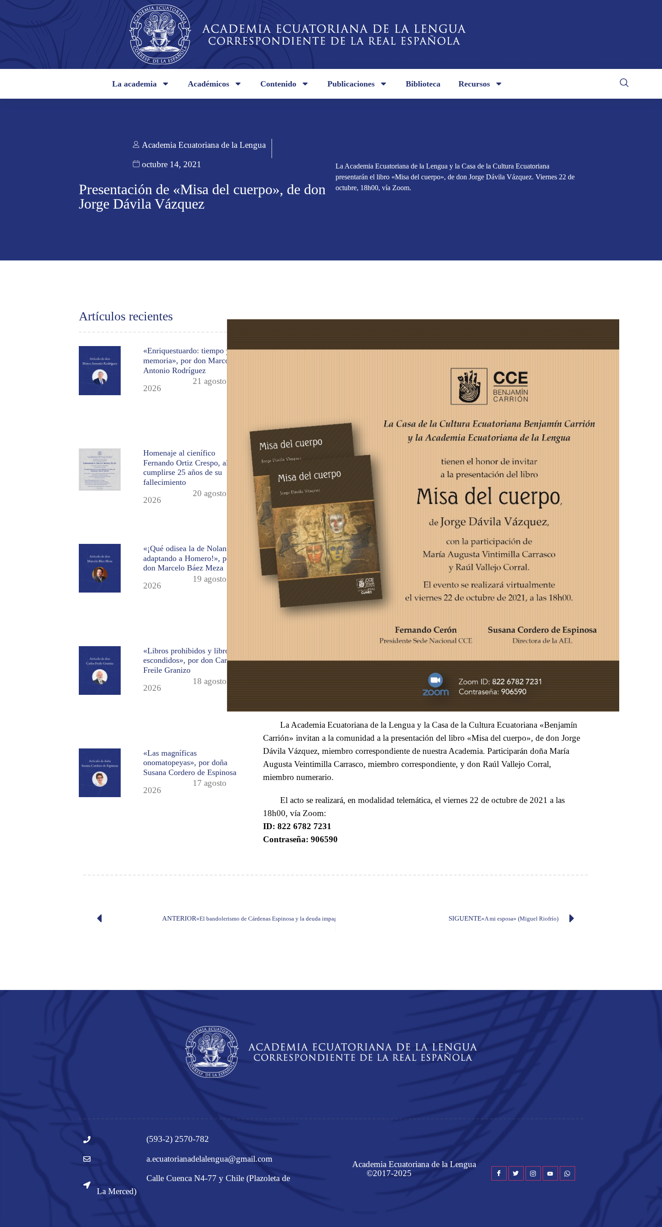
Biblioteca (423, 83)
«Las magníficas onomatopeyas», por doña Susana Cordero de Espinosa (189, 762)
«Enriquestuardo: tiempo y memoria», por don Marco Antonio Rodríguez (186, 360)
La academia (134, 83)
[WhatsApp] (567, 1173)
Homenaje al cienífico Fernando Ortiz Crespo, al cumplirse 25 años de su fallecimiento (185, 467)
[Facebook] (499, 1173)
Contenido (278, 83)
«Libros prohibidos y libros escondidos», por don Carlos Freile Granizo (189, 660)
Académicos (208, 83)
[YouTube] (550, 1173)
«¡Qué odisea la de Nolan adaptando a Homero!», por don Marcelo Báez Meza (188, 558)
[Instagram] (533, 1173)
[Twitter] (516, 1173)
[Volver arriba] (641, 1206)
